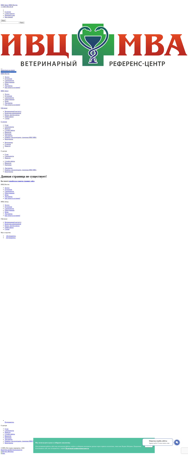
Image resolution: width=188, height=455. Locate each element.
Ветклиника (9, 142)
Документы (8, 86)
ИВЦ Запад (4, 5)
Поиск (3, 20)
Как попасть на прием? (12, 87)
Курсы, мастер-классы (12, 115)
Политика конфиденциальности (11, 450)
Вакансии (8, 132)
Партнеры (8, 134)
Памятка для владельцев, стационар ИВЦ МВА (20, 137)
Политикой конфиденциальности (77, 448)
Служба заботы (10, 130)
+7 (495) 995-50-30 (7, 7)
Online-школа (9, 116)
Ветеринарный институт (13, 111)
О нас (7, 125)
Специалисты (9, 80)
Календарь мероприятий (13, 113)
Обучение (4, 108)
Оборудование (9, 82)
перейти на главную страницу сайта (21, 181)
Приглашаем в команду (8, 72)
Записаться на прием (8, 70)
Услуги (7, 77)
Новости (7, 128)
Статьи (7, 118)
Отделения (8, 79)
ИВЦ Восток (13, 5)
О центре (4, 122)
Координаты (9, 139)
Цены (7, 84)
